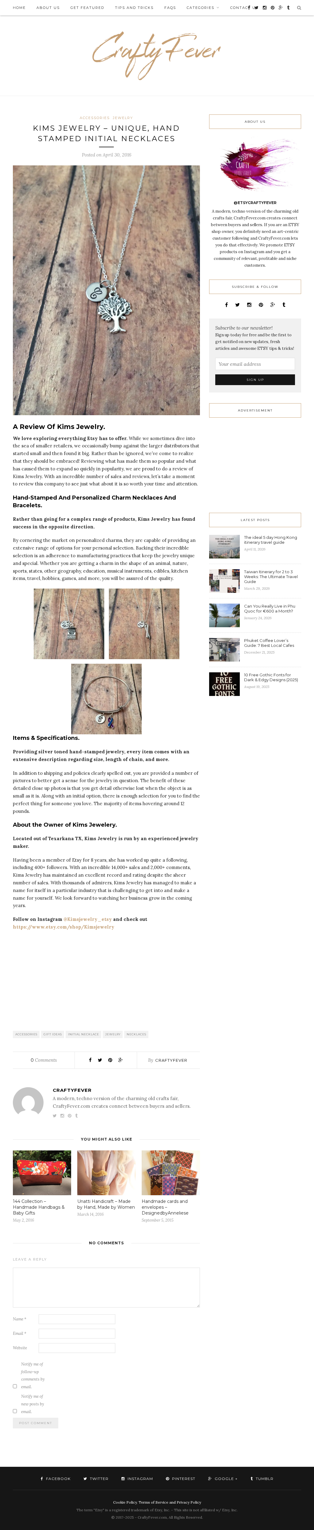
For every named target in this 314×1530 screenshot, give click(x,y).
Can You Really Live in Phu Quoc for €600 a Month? (269, 608)
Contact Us (244, 8)
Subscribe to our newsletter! (244, 328)
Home (19, 8)
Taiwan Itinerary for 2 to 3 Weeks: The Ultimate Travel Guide (271, 576)
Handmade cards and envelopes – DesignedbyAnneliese (165, 1207)
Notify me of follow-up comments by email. (33, 1375)
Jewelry (123, 118)
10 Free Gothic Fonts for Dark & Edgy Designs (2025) (271, 677)
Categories (200, 8)
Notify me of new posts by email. (32, 1404)
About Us (48, 8)
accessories (26, 1034)
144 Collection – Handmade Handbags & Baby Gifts (39, 1207)
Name (19, 1319)
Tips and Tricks (134, 8)
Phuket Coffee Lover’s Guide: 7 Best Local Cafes (269, 643)
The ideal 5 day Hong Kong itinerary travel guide (270, 540)
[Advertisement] (106, 980)
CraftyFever (171, 1060)
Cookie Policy (125, 1502)
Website (20, 1347)
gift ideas (53, 1034)
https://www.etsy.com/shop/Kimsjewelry (63, 927)
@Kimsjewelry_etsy (87, 919)
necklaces (136, 1034)
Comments (44, 1060)
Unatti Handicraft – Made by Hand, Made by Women (106, 1204)
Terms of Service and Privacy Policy (170, 1502)
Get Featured (87, 8)
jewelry (113, 1034)
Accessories (95, 118)
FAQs (170, 8)
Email (19, 1333)
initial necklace (83, 1034)
